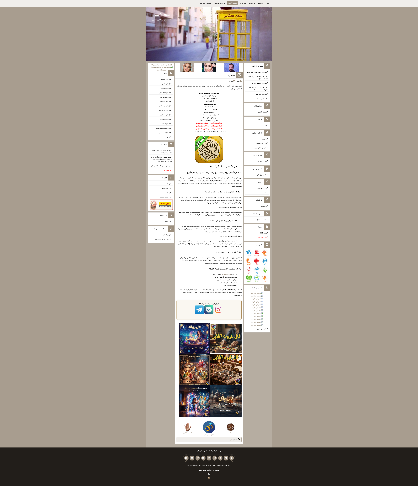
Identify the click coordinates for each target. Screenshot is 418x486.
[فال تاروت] (226, 339)
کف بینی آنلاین (262, 161)
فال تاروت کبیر (166, 83)
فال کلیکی (264, 206)
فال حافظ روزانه (166, 188)
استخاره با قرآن (226, 274)
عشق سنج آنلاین (262, 219)
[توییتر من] (203, 458)
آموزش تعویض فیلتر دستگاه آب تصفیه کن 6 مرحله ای (162, 151)
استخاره (231, 75)
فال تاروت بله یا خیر (165, 132)
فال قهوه (264, 138)
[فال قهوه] (226, 370)
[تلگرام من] (226, 458)
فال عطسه (168, 221)
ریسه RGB (263, 232)
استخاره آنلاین (232, 3)
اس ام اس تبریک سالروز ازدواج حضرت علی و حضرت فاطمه (258, 88)
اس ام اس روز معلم (261, 94)
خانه (268, 3)
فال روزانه (243, 3)
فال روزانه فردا (166, 234)
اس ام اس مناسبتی (219, 3)
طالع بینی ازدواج (262, 174)
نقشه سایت (202, 470)
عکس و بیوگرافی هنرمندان (163, 239)
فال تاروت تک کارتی (165, 92)
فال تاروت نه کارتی (165, 114)
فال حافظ (260, 3)
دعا (266, 192)
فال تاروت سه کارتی (165, 96)
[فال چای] (226, 401)
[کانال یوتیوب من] (192, 458)
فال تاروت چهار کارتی (165, 101)
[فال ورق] (194, 401)
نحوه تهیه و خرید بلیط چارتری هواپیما (160, 165)
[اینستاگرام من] (214, 458)
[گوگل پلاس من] (198, 458)
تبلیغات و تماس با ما (205, 3)
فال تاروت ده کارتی (165, 119)
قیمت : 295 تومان (161, 67)
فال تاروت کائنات (166, 88)
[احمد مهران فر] (231, 68)
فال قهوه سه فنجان (261, 143)
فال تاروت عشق (166, 123)
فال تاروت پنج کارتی (165, 105)
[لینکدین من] (186, 458)
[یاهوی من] (231, 458)
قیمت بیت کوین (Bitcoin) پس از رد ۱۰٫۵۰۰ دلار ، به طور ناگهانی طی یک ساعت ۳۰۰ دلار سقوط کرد (161, 159)
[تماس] (209, 458)
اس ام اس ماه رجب (261, 98)
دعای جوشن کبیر (262, 188)
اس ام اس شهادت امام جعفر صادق (257, 72)
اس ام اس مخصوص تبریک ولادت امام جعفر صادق (258, 77)
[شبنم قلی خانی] (187, 68)
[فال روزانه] (194, 339)
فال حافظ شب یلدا (166, 192)
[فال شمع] (194, 370)
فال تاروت (252, 3)
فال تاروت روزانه (166, 79)
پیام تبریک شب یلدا (165, 196)
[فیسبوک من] (220, 458)
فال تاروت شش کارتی (164, 110)
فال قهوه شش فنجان (261, 147)
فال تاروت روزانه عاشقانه (163, 128)
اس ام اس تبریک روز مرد (259, 83)
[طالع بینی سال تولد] (256, 309)
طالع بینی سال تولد (261, 328)
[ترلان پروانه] (209, 68)
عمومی (231, 439)
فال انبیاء (264, 125)
